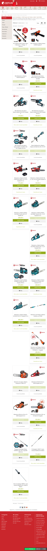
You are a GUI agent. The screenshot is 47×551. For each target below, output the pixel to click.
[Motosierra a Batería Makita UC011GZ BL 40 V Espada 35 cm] (20, 306)
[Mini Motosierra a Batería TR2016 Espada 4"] (20, 67)
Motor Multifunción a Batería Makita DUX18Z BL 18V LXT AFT (37, 146)
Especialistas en (3, 10)
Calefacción (35, 9)
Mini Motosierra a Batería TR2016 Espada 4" (20, 76)
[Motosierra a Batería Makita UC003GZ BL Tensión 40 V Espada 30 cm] (38, 271)
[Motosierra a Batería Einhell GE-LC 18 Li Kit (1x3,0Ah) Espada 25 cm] (38, 169)
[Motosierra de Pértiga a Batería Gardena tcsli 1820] (38, 306)
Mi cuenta (15, 514)
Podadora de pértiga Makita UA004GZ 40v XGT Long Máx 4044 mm (20, 451)
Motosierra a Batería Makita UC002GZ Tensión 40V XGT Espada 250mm (20, 281)
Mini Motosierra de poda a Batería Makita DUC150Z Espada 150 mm (37, 112)
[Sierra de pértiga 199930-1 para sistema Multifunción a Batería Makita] (20, 475)
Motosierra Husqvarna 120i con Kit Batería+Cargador (38, 415)
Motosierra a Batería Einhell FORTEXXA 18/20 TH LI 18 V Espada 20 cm (20, 179)
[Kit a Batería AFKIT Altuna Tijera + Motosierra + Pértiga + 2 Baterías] (20, 35)
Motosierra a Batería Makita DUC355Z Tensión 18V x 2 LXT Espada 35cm (38, 247)
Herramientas (26, 9)
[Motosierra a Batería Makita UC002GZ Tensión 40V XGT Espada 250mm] (20, 271)
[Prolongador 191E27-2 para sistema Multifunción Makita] (38, 440)
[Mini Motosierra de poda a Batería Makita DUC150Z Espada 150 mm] (38, 102)
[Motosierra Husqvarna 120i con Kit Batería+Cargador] (38, 405)
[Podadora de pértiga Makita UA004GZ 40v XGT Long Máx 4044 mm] (20, 440)
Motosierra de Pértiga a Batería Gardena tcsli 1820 (38, 315)
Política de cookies (27, 524)
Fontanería (39, 9)
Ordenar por (15, 22)
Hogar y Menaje (5, 27)
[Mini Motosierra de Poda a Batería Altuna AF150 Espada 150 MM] (38, 67)
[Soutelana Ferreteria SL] (10, 3)
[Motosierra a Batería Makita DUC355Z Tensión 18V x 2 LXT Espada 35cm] (38, 236)
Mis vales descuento (16, 518)
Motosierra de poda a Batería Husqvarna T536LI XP (20, 382)
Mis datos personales (17, 521)
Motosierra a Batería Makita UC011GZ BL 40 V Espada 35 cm (20, 315)
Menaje (21, 9)
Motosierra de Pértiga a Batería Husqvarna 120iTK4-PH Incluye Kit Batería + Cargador (38, 349)
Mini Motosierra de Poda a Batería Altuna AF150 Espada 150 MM (37, 77)
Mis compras (15, 516)
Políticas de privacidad (28, 519)
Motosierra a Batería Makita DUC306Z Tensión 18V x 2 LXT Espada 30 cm (38, 214)
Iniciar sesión (32, 1)
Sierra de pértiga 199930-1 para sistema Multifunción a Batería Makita (20, 485)
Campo (7, 9)
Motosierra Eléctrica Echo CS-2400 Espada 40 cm (21, 415)
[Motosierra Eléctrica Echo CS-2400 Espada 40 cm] (20, 405)
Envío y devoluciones (28, 518)
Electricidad (30, 9)
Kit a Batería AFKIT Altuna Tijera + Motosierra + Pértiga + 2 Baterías (20, 45)
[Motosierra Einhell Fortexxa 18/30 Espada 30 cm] (38, 373)
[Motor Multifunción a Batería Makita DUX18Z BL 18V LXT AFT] (38, 136)
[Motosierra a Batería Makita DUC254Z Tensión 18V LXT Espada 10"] (20, 204)
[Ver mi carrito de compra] (36, 1)
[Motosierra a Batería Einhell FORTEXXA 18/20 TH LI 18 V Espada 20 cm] (20, 169)
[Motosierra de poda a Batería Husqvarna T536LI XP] (20, 373)
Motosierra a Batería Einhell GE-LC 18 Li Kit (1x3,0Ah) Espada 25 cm (37, 179)
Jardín (12, 9)
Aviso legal (26, 516)
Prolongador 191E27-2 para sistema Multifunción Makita (37, 450)
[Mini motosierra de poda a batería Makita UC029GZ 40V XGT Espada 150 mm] (20, 136)
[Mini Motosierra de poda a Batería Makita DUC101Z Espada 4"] (20, 102)
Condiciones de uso (27, 521)
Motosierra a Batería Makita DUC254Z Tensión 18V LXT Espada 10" (20, 214)
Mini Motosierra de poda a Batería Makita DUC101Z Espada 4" (20, 112)
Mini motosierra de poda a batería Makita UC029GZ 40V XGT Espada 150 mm (20, 147)
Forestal (16, 9)
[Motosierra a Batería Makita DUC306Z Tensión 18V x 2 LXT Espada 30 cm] (38, 204)
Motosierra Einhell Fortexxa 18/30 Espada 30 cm (38, 382)
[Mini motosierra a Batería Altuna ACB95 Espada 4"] (38, 35)
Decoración (44, 9)
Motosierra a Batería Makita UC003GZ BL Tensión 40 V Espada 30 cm (37, 281)
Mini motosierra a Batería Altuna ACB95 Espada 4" (37, 44)
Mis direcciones (16, 519)
